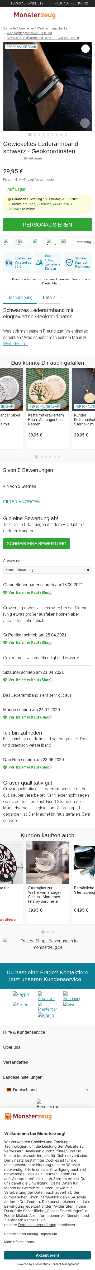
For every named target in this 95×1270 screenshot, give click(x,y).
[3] (39, 134)
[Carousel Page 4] (50, 457)
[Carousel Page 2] (41, 457)
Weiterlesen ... (15, 343)
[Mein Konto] (85, 15)
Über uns (11, 1047)
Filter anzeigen (21, 502)
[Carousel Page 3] (46, 457)
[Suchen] (62, 15)
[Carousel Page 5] (55, 457)
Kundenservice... (65, 979)
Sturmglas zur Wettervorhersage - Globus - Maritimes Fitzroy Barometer (44, 894)
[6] (52, 134)
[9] (66, 134)
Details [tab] (49, 297)
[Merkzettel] (74, 15)
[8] (61, 134)
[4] (43, 134)
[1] (30, 135)
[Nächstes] (86, 89)
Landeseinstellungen (22, 1077)
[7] (57, 134)
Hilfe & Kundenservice (24, 1032)
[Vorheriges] (8, 89)
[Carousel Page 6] (59, 457)
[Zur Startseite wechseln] (34, 15)
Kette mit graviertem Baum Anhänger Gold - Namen (47, 419)
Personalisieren (47, 225)
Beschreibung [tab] (19, 297)
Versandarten (15, 1062)
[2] (35, 134)
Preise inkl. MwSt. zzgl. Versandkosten (29, 180)
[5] (48, 134)
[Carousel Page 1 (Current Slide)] (36, 457)
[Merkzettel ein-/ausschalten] (85, 123)
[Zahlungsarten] (47, 1007)
